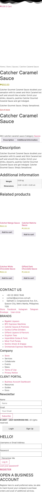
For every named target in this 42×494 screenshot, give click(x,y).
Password (4, 450)
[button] (21, 127)
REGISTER (5, 469)
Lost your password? (9, 466)
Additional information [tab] (27, 140)
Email (2, 407)
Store (8, 67)
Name (2, 400)
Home (2, 67)
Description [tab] (8, 140)
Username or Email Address (12, 442)
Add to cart (7, 232)
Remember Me (8, 458)
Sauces (15, 67)
